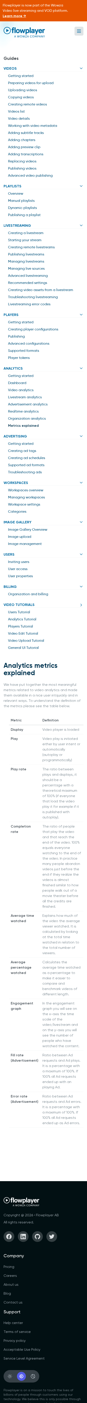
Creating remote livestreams (31, 247)
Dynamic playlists (22, 208)
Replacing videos (22, 161)
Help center (13, 1323)
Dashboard (17, 383)
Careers (10, 1275)
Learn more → (14, 16)
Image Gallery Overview (27, 529)
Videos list (16, 111)
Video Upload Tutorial (26, 640)
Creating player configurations (33, 329)
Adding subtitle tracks (26, 133)
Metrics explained (23, 425)
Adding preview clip (24, 147)
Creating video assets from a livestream (40, 290)
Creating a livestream (26, 233)
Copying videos (21, 97)
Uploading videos (22, 90)
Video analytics (20, 390)
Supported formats (23, 350)
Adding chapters (21, 140)
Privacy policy (15, 1340)
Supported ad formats (26, 465)
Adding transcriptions (25, 154)
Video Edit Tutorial (23, 633)
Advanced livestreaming (28, 275)
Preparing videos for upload (31, 83)
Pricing (9, 1267)
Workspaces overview (25, 490)
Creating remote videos (27, 104)
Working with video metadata (32, 125)
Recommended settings (27, 283)
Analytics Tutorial (22, 619)
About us (11, 1284)
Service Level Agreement (24, 1358)
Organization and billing (28, 594)
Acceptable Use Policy (22, 1349)
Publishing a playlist (24, 215)
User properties (20, 576)
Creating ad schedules (26, 458)
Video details (19, 118)
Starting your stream (24, 240)
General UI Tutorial (23, 648)
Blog (7, 1293)
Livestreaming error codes (29, 304)
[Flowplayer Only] (24, 32)
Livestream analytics (25, 397)
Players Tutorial (20, 626)
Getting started (20, 76)
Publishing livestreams (26, 254)
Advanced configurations (28, 343)
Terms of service (17, 1332)
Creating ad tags (22, 451)
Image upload (19, 536)
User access (17, 569)
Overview (15, 193)
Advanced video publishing (30, 175)
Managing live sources (26, 268)
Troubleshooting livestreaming (33, 297)
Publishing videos (22, 168)
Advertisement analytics (28, 404)
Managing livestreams (26, 261)
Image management (25, 544)
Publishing (16, 336)
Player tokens (19, 358)
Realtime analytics (23, 411)
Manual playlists (21, 200)
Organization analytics (27, 418)
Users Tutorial (19, 612)
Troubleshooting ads (25, 472)
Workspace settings (24, 504)
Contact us (13, 1302)
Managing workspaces (26, 497)
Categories (17, 511)
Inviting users (18, 562)
